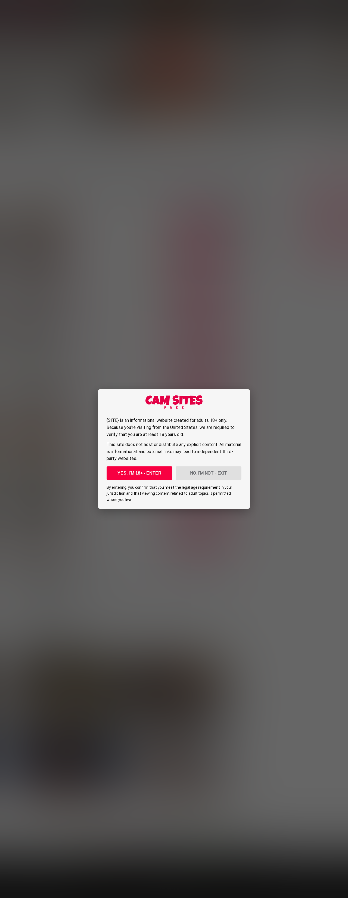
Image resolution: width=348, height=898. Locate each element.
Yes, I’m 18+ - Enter (139, 473)
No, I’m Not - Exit (208, 473)
